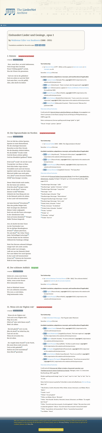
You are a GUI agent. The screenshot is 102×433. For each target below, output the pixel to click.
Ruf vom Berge (86, 382)
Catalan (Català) (51, 80)
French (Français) (51, 93)
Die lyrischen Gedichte (63, 281)
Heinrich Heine (49, 67)
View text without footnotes (49, 109)
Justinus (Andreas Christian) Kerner (55, 278)
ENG (36, 45)
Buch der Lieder (77, 67)
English (49, 85)
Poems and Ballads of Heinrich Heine (78, 87)
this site (30, 424)
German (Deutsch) (52, 170)
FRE (40, 45)
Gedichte (52, 281)
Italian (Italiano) (51, 98)
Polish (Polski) (51, 103)
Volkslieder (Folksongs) (53, 318)
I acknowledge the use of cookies (51, 430)
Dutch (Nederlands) (52, 333)
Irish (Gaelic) (49, 349)
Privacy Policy (64, 422)
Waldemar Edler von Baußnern (25, 40)
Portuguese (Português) (54, 359)
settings (48, 72)
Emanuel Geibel (49, 144)
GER (43, 45)
